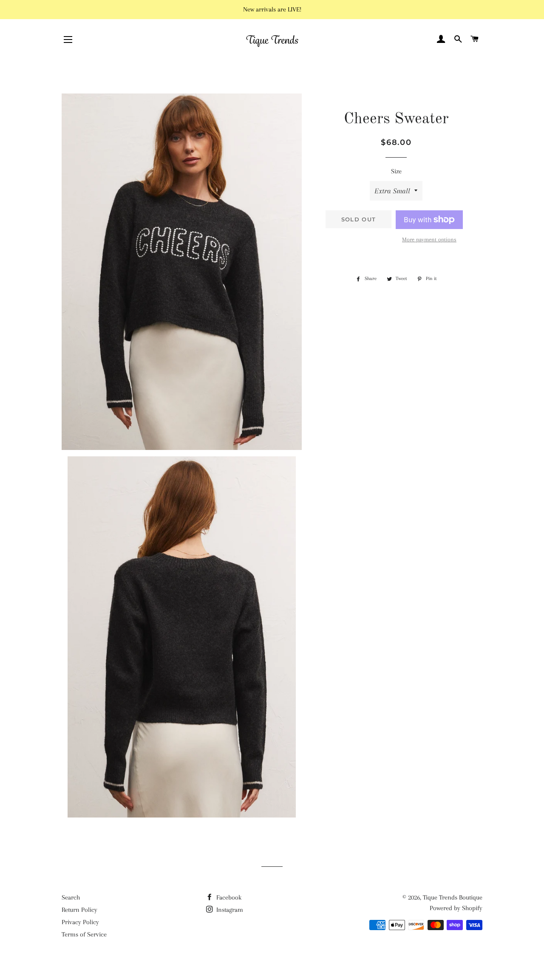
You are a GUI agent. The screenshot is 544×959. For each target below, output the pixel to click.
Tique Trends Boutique (452, 897)
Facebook (228, 897)
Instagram (229, 910)
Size (396, 171)
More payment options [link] (429, 239)
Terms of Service (84, 934)
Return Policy (79, 910)
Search (71, 897)
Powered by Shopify (456, 908)
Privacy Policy (80, 922)
